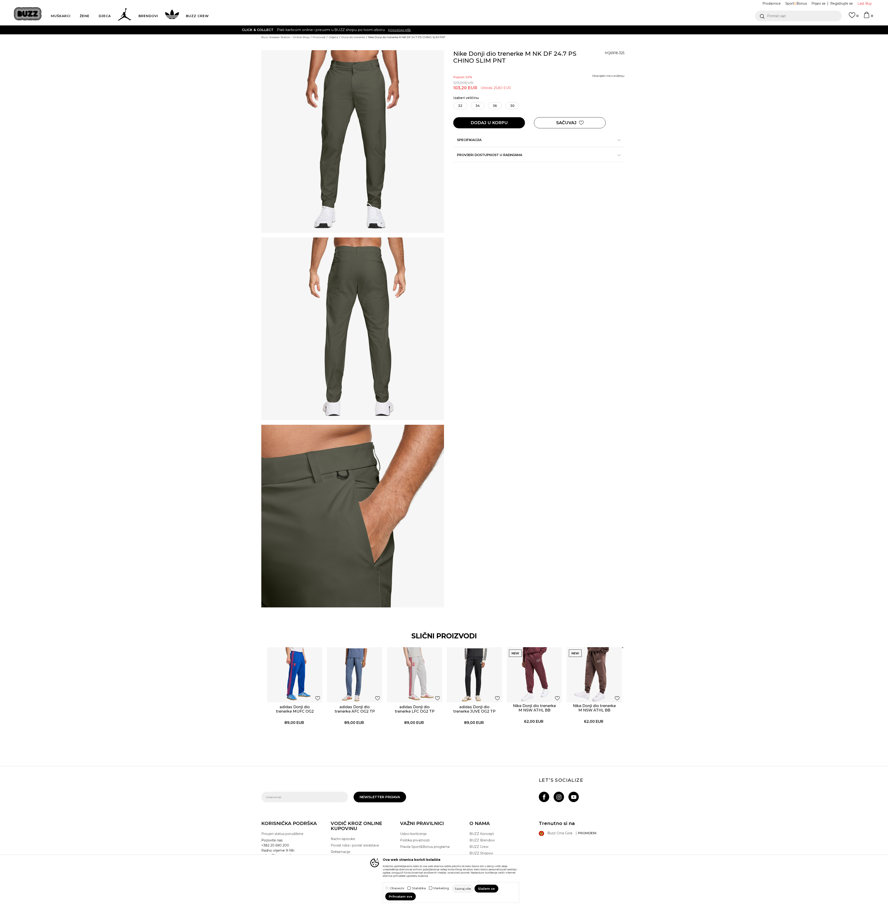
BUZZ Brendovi (482, 840)
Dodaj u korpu (489, 122)
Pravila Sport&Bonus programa (425, 847)
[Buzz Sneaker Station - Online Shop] (28, 14)
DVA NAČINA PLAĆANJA (416, 30)
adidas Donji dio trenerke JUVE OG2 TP (474, 709)
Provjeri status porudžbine (282, 834)
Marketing (441, 888)
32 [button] (460, 106)
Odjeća (333, 37)
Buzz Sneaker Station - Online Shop (285, 37)
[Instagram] (559, 797)
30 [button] (512, 106)
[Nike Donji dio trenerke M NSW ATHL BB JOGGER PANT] (534, 674)
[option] (444, 29)
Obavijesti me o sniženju (608, 75)
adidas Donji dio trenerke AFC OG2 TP (355, 709)
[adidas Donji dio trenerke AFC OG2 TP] (354, 674)
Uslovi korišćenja (413, 834)
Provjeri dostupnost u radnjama (489, 155)
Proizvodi (319, 37)
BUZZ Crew (478, 847)
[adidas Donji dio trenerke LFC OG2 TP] (414, 674)
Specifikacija (469, 140)
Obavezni (397, 888)
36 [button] (495, 106)
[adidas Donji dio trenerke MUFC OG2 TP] (294, 674)
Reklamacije (340, 852)
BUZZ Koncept (481, 834)
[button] (798, 16)
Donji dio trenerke (353, 37)
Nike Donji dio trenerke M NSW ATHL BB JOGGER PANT (534, 710)
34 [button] (477, 106)
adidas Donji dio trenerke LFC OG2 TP (415, 709)
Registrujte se (841, 3)
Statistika (419, 888)
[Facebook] (544, 797)
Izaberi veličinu (466, 98)
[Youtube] (573, 797)
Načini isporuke (343, 839)
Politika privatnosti (415, 840)
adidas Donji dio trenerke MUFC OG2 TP (295, 711)
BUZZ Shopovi (481, 853)
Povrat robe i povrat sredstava (355, 845)
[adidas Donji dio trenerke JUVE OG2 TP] (474, 674)
